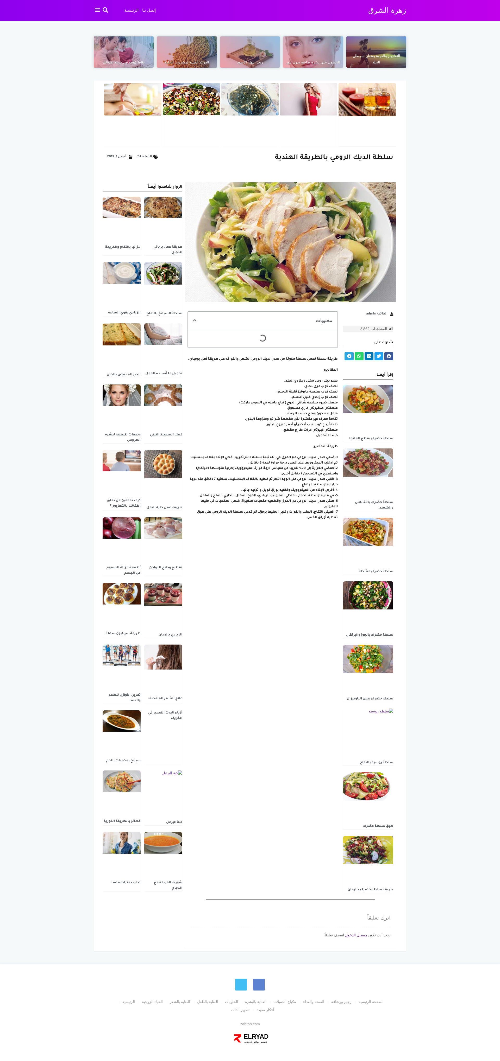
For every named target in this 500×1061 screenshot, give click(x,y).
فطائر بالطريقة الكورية (122, 821)
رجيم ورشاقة (341, 1002)
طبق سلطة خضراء (378, 826)
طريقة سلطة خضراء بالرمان (370, 890)
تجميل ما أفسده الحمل (163, 374)
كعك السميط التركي (166, 435)
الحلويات (231, 1002)
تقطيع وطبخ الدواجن (165, 568)
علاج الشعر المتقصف (165, 698)
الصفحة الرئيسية (371, 1002)
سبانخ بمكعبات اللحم (123, 761)
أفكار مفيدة (265, 1010)
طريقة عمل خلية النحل (164, 508)
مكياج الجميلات (284, 1002)
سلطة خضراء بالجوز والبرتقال (369, 635)
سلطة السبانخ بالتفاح (164, 314)
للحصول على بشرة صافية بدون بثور (313, 62)
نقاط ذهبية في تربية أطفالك (124, 62)
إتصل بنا (149, 10)
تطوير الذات (240, 1010)
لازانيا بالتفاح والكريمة (123, 247)
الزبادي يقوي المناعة (124, 313)
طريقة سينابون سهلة (123, 633)
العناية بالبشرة (255, 1002)
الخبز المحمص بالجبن (124, 375)
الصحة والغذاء (313, 1002)
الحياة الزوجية (152, 1002)
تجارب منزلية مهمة (126, 883)
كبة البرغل (174, 822)
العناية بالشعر (180, 1002)
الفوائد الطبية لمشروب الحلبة (187, 62)
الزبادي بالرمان (170, 635)
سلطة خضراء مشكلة (376, 572)
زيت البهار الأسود (250, 62)
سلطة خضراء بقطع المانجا (371, 439)
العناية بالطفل (207, 1002)
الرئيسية (131, 10)
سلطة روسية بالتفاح (376, 762)
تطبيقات (248, 1042)
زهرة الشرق (387, 10)
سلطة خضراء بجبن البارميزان (370, 699)
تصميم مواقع (260, 1042)
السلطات (144, 157)
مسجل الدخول (356, 935)
